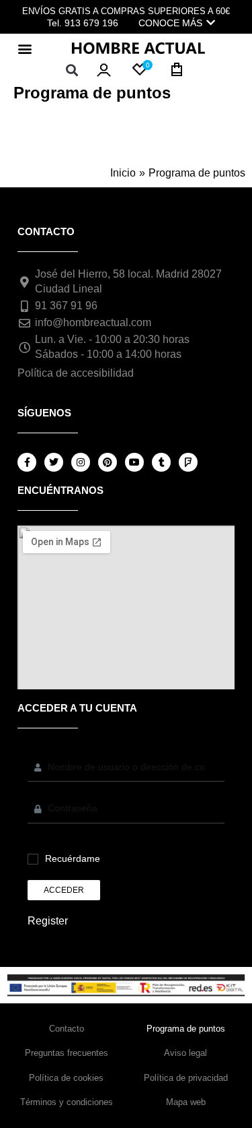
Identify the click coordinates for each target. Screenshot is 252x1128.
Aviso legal (185, 1053)
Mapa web (186, 1102)
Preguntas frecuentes (66, 1053)
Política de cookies (66, 1078)
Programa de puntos (185, 1029)
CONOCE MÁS (170, 23)
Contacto (66, 1029)
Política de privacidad (186, 1078)
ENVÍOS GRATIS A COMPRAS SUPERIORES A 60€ (126, 11)
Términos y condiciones (66, 1102)
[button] (24, 48)
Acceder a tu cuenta (77, 708)
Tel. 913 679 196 (82, 23)
